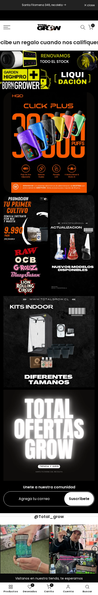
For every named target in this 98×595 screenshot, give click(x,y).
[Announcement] (44, 5)
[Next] (95, 549)
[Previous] (3, 549)
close (90, 5)
